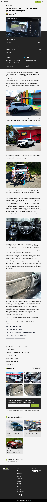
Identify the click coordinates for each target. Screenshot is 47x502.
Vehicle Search (20, 476)
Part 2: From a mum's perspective (14, 329)
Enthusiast (19, 481)
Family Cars (19, 480)
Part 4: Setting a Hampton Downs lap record (17, 335)
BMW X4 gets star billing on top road (14, 428)
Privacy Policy (36, 410)
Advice (18, 472)
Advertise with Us (20, 491)
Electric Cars (19, 475)
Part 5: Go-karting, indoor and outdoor (15, 338)
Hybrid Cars (19, 473)
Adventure (19, 483)
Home (7, 5)
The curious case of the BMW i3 (32, 428)
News (18, 470)
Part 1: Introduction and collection (14, 326)
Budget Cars (19, 485)
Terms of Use (30, 410)
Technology (19, 478)
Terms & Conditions (21, 488)
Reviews (10, 5)
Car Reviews (19, 468)
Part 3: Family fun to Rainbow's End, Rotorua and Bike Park (20, 332)
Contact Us (19, 486)
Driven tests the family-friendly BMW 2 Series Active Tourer (14, 446)
